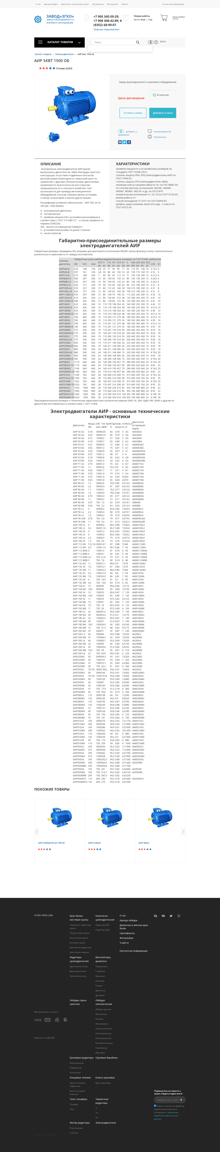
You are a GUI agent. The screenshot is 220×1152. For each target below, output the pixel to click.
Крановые (100, 1052)
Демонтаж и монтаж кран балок (75, 4)
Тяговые (99, 1019)
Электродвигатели (64, 54)
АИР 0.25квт (94, 842)
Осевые (99, 985)
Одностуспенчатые (79, 966)
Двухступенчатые (78, 971)
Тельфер (74, 1104)
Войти (163, 41)
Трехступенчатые (78, 976)
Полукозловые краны (80, 933)
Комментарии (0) (162, 131)
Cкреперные (101, 1047)
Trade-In (124, 4)
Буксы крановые (103, 1082)
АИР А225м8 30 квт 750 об (51, 842)
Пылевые (100, 980)
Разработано (45, 1134)
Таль (72, 1109)
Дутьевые (100, 995)
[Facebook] (129, 142)
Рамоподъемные (103, 1033)
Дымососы (100, 990)
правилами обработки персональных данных (166, 1115)
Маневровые (102, 1023)
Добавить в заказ (163, 112)
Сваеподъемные (103, 1038)
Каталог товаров (43, 54)
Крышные (100, 976)
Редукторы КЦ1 (103, 925)
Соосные (74, 1132)
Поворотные (76, 1067)
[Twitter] (124, 142)
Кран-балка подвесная (80, 947)
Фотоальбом (112, 4)
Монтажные (101, 1014)
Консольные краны (79, 937)
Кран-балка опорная (79, 952)
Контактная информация (173, 4)
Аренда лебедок (51, 4)
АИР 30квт (144, 842)
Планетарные (76, 1128)
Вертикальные (77, 1063)
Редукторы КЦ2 (103, 929)
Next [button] (183, 832)
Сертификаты (98, 4)
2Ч (97, 1117)
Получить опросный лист (106, 29)
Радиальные (101, 966)
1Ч (97, 1113)
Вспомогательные (104, 1043)
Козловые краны (77, 942)
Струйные (100, 971)
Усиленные (75, 1072)
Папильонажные (104, 1028)
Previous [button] (36, 832)
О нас (38, 4)
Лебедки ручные (103, 1009)
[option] (72, 105)
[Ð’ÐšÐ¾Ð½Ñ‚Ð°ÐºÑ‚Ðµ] (120, 142)
